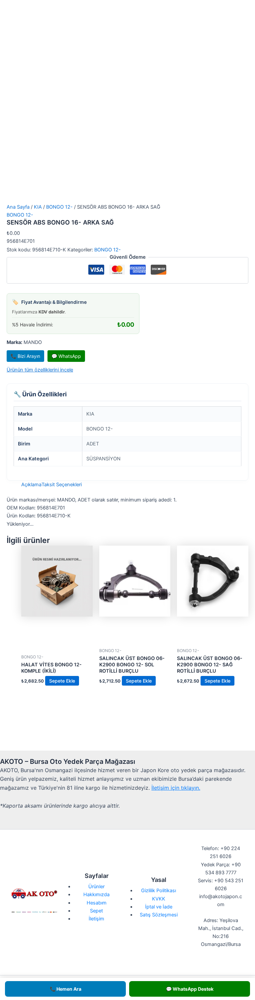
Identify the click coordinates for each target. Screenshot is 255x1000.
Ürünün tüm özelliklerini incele (40, 370)
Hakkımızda (96, 895)
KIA (38, 207)
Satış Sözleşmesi (159, 915)
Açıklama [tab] (31, 485)
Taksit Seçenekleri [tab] (62, 485)
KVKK (158, 899)
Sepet (96, 911)
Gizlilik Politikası (158, 891)
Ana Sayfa (18, 207)
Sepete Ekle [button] (62, 681)
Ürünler (96, 887)
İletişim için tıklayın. (175, 787)
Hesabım (97, 903)
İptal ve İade (158, 907)
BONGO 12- (59, 207)
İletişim (96, 919)
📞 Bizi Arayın (25, 356)
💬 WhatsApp (66, 356)
